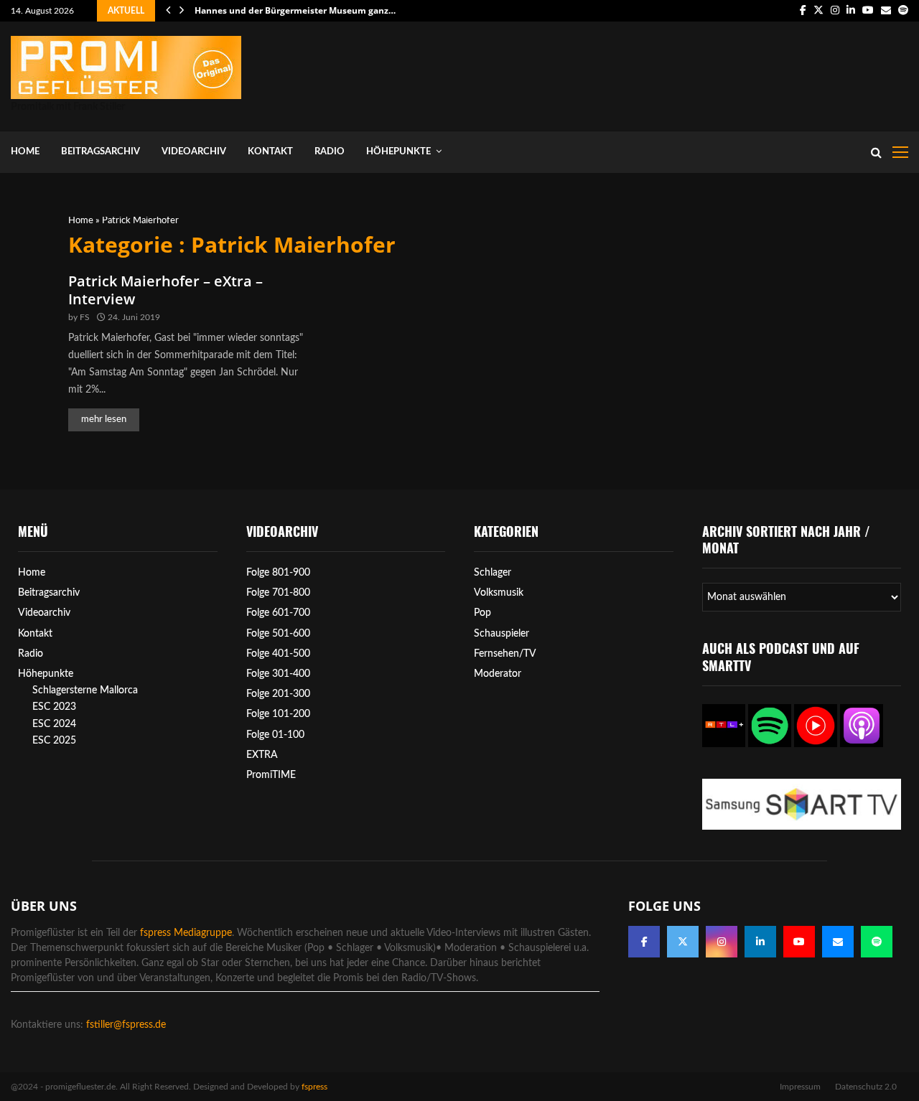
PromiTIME (271, 775)
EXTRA (262, 755)
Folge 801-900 (278, 573)
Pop (482, 613)
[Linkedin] (760, 941)
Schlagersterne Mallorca (85, 690)
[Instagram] (721, 941)
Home (25, 151)
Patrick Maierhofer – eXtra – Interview (165, 290)
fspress (314, 1086)
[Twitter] (683, 941)
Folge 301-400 (278, 674)
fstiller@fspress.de (126, 1025)
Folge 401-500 (278, 654)
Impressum (800, 1086)
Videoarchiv (194, 151)
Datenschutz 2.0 (866, 1086)
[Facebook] (644, 941)
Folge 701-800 (278, 593)
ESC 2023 (54, 707)
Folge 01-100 (275, 735)
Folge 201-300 (278, 694)
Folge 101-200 (278, 714)
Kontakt (270, 151)
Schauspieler (501, 634)
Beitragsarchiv (100, 151)
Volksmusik (498, 593)
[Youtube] (799, 941)
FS (85, 317)
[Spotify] (876, 941)
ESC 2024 (54, 724)
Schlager (492, 573)
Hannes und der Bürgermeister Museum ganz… (295, 10)
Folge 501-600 (278, 634)
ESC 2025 (54, 741)
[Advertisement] (647, 73)
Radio (329, 151)
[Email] (838, 941)
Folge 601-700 (278, 613)
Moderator (497, 674)
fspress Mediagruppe (186, 933)
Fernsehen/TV (505, 654)
